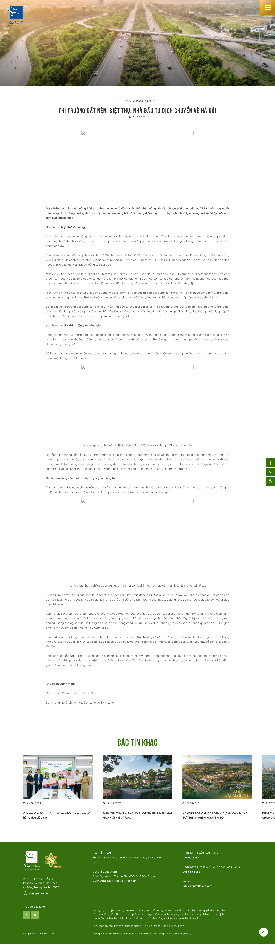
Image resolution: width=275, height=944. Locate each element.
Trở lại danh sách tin (141, 101)
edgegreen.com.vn (40, 893)
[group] (58, 787)
